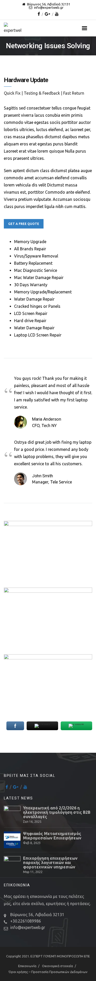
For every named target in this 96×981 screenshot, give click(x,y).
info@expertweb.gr (27, 927)
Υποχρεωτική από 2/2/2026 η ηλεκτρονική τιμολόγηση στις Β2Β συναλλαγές (56, 812)
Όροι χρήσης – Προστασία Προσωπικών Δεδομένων (48, 972)
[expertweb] (15, 28)
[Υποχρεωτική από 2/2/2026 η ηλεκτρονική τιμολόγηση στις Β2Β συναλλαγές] (12, 814)
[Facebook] (39, 14)
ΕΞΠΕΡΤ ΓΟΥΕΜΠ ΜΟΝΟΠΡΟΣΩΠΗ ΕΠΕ (60, 956)
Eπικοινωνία (27, 966)
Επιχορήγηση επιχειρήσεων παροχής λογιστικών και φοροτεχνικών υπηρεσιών (50, 862)
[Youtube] (56, 14)
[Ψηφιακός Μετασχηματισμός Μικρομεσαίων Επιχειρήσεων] (12, 839)
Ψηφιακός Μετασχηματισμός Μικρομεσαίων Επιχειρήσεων (52, 835)
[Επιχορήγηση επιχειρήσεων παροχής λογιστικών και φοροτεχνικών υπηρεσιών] (12, 864)
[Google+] (47, 14)
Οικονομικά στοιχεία (57, 966)
